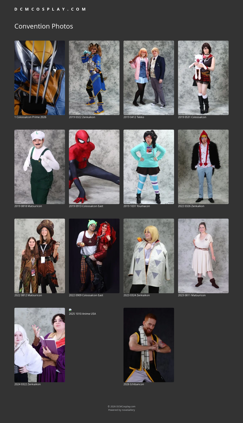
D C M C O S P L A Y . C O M (50, 9)
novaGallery (128, 409)
